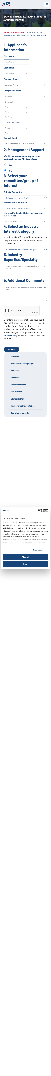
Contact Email (10, 138)
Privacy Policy (10, 335)
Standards (29, 32)
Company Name (11, 79)
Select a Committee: (13, 192)
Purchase (15, 370)
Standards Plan (17, 399)
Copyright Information (20, 413)
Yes (10, 165)
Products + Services (13, 32)
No (10, 171)
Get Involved (16, 391)
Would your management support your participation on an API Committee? (22, 157)
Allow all (25, 557)
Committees (16, 377)
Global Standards (18, 384)
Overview (15, 356)
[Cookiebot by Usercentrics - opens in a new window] (38, 510)
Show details (38, 550)
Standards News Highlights (22, 363)
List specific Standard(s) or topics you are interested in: (23, 214)
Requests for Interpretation (23, 406)
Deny (25, 564)
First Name (9, 56)
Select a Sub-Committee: (16, 202)
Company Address (12, 90)
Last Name (9, 67)
